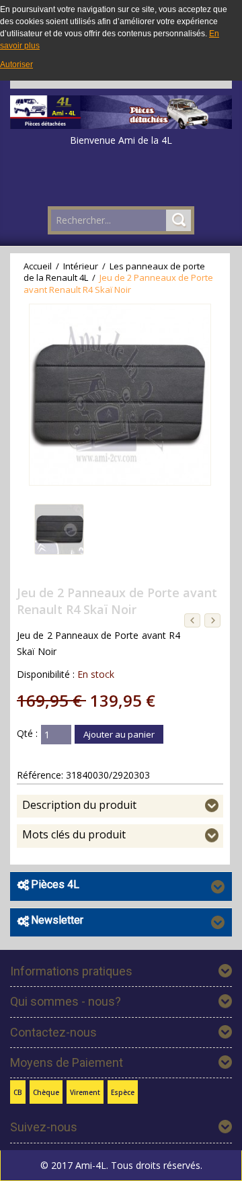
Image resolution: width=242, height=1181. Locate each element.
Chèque (46, 1092)
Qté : (27, 733)
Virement (85, 1092)
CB (17, 1092)
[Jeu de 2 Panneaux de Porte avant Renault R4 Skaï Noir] (120, 394)
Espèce (122, 1092)
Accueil (38, 266)
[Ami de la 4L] (121, 109)
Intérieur (81, 266)
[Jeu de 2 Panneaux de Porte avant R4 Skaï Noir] (59, 529)
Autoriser (16, 64)
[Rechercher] (178, 220)
